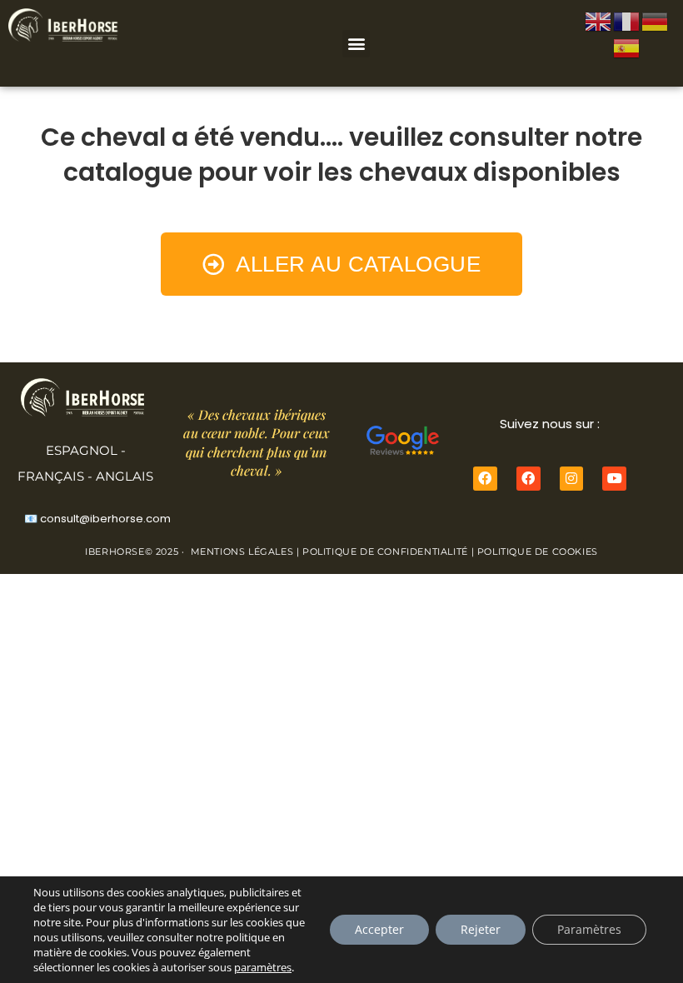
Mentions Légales (242, 551)
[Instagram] (572, 479)
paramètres (263, 967)
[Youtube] (614, 479)
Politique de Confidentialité (385, 551)
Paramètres (589, 929)
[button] (356, 43)
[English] (599, 20)
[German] (655, 20)
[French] (627, 20)
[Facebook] (485, 479)
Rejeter (481, 929)
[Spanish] (627, 47)
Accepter (379, 929)
